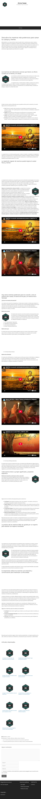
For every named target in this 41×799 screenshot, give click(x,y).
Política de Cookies (24, 788)
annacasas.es (3, 794)
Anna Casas (22, 3)
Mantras (12, 738)
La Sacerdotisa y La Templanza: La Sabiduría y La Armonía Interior (24, 693)
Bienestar (5, 738)
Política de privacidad (25, 786)
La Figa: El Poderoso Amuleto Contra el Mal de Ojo (9, 693)
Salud (19, 738)
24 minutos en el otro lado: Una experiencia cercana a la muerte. (8, 659)
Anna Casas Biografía (4, 784)
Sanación (23, 738)
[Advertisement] (20, 17)
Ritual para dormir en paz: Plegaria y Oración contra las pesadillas (9, 728)
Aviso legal (23, 784)
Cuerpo (8, 738)
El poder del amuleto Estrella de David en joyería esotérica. (9, 676)
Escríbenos (33, 784)
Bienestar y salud (6, 736)
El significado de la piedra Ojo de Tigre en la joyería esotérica (25, 659)
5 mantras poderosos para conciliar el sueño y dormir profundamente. (18, 741)
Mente (16, 738)
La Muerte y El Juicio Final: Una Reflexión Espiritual (23, 711)
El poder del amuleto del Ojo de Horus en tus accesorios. (25, 676)
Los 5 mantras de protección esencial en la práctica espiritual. (16, 739)
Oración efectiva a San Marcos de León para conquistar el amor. (9, 711)
